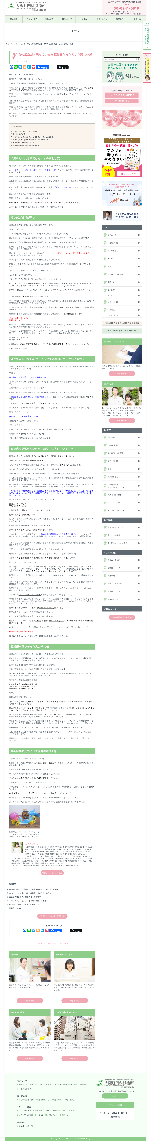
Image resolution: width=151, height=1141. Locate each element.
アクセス (137, 19)
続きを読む (30, 1000)
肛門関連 (111, 310)
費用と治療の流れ (115, 495)
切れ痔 (39, 1084)
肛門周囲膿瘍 (117, 486)
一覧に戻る (52, 943)
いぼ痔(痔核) (113, 243)
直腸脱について (15, 908)
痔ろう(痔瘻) (113, 302)
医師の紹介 (49, 19)
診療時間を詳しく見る (122, 617)
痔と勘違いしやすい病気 (117, 543)
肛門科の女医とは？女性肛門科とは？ (24, 904)
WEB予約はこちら (122, 101)
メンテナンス (114, 315)
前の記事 (63, 943)
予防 (110, 295)
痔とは (21, 1084)
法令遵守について (26, 1126)
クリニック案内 (31, 19)
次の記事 (41, 943)
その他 (24, 61)
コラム (84, 19)
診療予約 (119, 19)
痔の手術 (68, 1084)
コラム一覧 (112, 235)
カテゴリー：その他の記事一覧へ (52, 916)
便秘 (109, 266)
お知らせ (40, 1115)
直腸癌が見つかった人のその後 (24, 142)
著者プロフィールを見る (52, 873)
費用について (66, 19)
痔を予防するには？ (116, 527)
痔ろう (48, 1084)
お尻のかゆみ (113, 251)
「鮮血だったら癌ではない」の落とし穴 (27, 131)
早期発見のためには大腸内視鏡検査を (26, 145)
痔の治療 (13, 19)
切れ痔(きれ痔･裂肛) (116, 274)
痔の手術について (115, 503)
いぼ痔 (30, 1084)
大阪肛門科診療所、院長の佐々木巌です (25, 897)
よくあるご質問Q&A (116, 510)
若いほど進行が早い (20, 134)
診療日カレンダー (115, 568)
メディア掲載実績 (115, 584)
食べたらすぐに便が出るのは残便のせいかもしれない (30, 893)
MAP (115, 1096)
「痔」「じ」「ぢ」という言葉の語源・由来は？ (28, 901)
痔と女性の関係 (114, 535)
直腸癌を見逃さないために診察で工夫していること (31, 140)
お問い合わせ (102, 19)
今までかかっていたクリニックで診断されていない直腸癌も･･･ (35, 137)
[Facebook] (24, 931)
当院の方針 (112, 282)
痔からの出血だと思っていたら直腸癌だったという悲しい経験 (34, 889)
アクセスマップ (114, 591)
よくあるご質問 (25, 1089)
